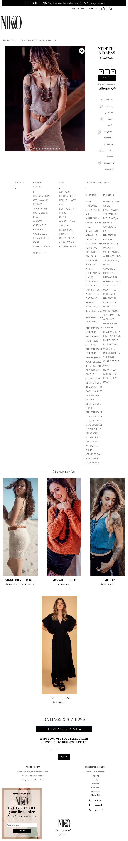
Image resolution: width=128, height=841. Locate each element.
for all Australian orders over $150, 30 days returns (64, 3)
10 (56, 149)
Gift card (95, 787)
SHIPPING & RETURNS (97, 182)
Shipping (95, 775)
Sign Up (64, 756)
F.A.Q (95, 779)
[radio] (106, 66)
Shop (16, 40)
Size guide (95, 791)
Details (19, 182)
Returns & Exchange (95, 771)
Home (7, 40)
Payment (95, 783)
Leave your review (64, 729)
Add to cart (107, 78)
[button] (82, 51)
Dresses (27, 40)
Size (61, 182)
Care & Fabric (37, 184)
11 (59, 149)
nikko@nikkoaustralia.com (37, 771)
